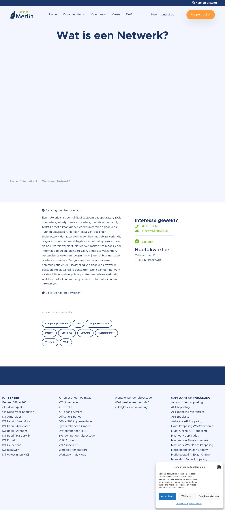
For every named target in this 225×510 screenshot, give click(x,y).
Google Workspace (99, 324)
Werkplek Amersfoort (73, 450)
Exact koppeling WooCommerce (192, 426)
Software (85, 333)
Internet (49, 333)
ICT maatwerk (11, 450)
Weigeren (186, 496)
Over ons (97, 14)
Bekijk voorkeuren (209, 496)
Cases (116, 14)
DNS (78, 324)
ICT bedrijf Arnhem (14, 431)
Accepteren (167, 496)
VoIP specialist (68, 445)
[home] (21, 16)
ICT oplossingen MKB (16, 454)
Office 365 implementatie (75, 421)
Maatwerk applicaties (185, 435)
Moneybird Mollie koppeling (189, 459)
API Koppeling (180, 407)
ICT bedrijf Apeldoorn (16, 426)
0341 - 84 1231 (151, 226)
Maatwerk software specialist (190, 440)
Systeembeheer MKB (72, 431)
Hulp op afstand (206, 3)
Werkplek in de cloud (72, 454)
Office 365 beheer (71, 416)
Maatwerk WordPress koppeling (192, 445)
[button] (218, 467)
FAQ (129, 14)
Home (53, 14)
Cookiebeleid (182, 504)
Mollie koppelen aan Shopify (189, 450)
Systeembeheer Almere (74, 426)
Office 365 (67, 333)
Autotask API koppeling (186, 421)
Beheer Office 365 (14, 402)
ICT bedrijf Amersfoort (16, 421)
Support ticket (200, 14)
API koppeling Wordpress (187, 412)
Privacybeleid (195, 504)
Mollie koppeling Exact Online (190, 454)
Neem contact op (162, 14)
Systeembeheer (106, 333)
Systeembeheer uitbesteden (77, 435)
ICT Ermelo (9, 440)
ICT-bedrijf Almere (70, 412)
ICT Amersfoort (12, 416)
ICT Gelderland (11, 445)
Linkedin (147, 242)
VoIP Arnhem (67, 440)
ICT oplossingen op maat (75, 397)
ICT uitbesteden (69, 402)
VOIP (66, 342)
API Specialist (180, 416)
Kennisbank (30, 181)
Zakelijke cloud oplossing (131, 407)
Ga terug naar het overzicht (63, 210)
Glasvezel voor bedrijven (18, 412)
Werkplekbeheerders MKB (132, 402)
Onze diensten (72, 14)
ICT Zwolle (65, 407)
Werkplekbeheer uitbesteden (134, 397)
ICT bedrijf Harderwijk (16, 435)
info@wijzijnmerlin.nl (155, 231)
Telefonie (50, 342)
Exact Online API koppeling (189, 431)
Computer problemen (56, 324)
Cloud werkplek (12, 407)
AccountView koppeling (187, 402)
